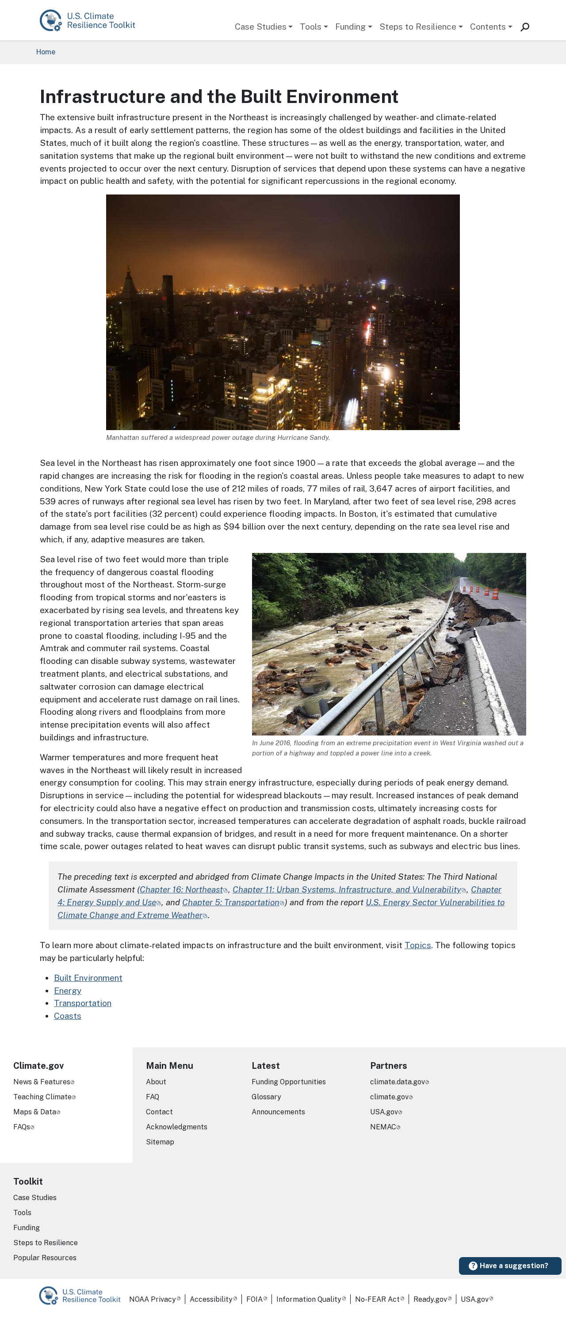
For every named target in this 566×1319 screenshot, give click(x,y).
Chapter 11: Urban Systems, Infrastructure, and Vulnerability (347, 889)
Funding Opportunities (289, 1082)
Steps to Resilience (417, 26)
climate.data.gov (397, 1082)
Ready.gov (430, 1299)
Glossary (266, 1097)
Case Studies (261, 26)
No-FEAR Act (377, 1299)
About (156, 1082)
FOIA (254, 1299)
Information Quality (308, 1299)
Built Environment (88, 978)
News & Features (41, 1082)
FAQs (21, 1127)
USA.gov (384, 1112)
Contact (159, 1112)
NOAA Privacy (152, 1299)
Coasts (67, 1016)
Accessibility (211, 1299)
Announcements (278, 1112)
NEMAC (383, 1127)
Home (45, 52)
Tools (310, 26)
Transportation (82, 1003)
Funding (350, 26)
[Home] (91, 20)
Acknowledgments (176, 1127)
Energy (67, 990)
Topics (418, 945)
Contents (488, 26)
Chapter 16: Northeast (181, 889)
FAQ (152, 1097)
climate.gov (389, 1097)
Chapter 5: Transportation (230, 902)
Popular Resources (44, 1258)
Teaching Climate (42, 1097)
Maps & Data (34, 1112)
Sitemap (160, 1142)
